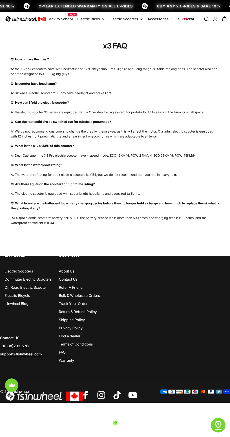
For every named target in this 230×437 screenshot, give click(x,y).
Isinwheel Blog (16, 303)
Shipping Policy (72, 320)
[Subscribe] (115, 423)
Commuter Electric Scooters (28, 279)
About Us (66, 271)
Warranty (66, 360)
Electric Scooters (18, 271)
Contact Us (68, 279)
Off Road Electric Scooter (25, 287)
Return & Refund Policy (78, 311)
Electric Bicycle (17, 295)
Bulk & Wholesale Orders (79, 295)
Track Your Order (73, 303)
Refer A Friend (71, 287)
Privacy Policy (71, 328)
